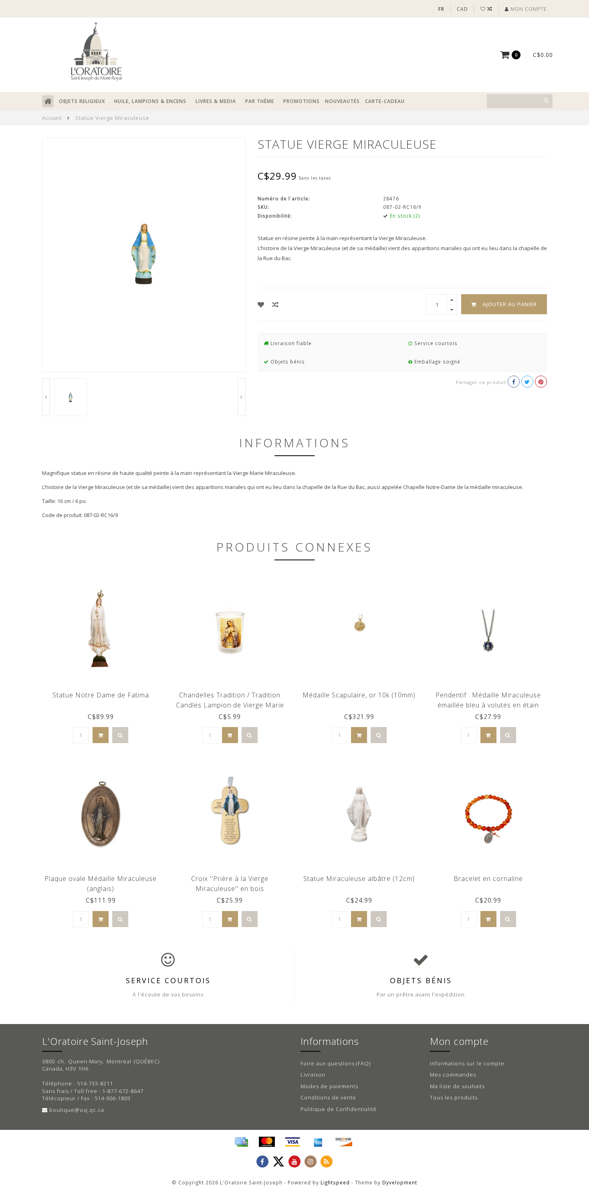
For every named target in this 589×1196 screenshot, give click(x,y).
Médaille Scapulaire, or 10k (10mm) (359, 695)
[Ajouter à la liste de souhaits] (261, 304)
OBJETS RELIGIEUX (82, 101)
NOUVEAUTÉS (342, 101)
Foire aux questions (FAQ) (336, 1063)
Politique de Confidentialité (339, 1109)
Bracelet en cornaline (488, 878)
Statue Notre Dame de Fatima (100, 695)
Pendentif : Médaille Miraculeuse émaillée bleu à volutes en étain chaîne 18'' (488, 705)
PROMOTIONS (301, 101)
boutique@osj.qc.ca (76, 1109)
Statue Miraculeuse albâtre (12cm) (359, 878)
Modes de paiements (329, 1086)
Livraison (313, 1074)
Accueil (52, 117)
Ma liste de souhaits (457, 1086)
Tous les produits (454, 1097)
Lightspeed (335, 1182)
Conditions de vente (328, 1097)
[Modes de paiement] (241, 1142)
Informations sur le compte (467, 1063)
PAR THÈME (259, 101)
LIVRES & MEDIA (216, 101)
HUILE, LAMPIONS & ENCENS (150, 101)
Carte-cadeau (385, 101)
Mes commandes (453, 1074)
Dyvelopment (399, 1182)
